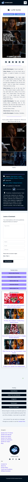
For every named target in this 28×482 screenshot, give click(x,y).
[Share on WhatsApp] (23, 62)
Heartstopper (14, 403)
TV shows (21, 178)
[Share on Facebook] (6, 62)
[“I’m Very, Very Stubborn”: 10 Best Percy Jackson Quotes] (14, 314)
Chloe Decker (14, 176)
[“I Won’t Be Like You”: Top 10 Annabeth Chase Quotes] (14, 344)
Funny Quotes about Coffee (14, 277)
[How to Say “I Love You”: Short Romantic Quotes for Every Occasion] (14, 298)
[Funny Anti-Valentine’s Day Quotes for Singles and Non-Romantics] (14, 329)
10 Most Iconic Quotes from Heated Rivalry (14, 366)
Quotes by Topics (5, 441)
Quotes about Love (14, 288)
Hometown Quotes (14, 284)
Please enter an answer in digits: (10, 253)
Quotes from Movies (6, 434)
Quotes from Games (6, 438)
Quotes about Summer (14, 273)
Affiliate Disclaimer (6, 471)
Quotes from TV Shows (7, 432)
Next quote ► (20, 14)
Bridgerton (14, 399)
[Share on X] (9, 62)
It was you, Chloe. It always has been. (12, 182)
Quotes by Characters (6, 439)
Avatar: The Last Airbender (14, 395)
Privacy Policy (4, 467)
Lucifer (20, 176)
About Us (3, 465)
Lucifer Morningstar (8, 178)
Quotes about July (14, 280)
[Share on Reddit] (19, 62)
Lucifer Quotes (16, 10)
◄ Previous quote (8, 14)
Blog (2, 443)
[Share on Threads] (16, 62)
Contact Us (4, 464)
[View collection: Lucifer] (8, 10)
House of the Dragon (14, 407)
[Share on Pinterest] (12, 62)
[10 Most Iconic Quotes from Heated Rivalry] (14, 359)
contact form (21, 421)
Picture (16, 178)
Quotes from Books (6, 436)
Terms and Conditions (6, 469)
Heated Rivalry (14, 391)
